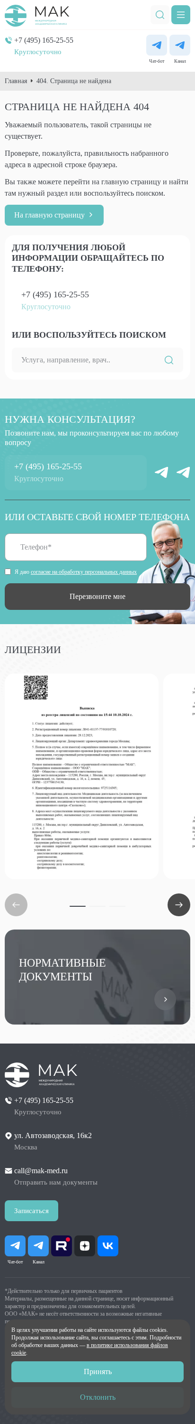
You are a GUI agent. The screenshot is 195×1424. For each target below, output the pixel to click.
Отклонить (97, 1397)
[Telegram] (179, 45)
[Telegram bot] (156, 45)
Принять (98, 1371)
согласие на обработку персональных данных (84, 572)
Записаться (31, 1211)
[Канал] (183, 472)
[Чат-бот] (161, 472)
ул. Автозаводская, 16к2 (53, 1135)
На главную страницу (49, 215)
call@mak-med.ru (41, 1171)
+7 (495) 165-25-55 (43, 40)
